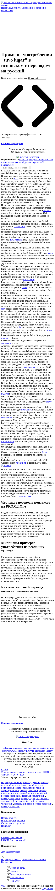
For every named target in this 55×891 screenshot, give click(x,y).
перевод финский (23, 803)
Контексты (15, 7)
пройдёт (5, 338)
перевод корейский (10, 796)
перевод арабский (29, 790)
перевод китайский (38, 793)
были (44, 452)
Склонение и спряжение (13, 823)
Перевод (5, 7)
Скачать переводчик (12, 143)
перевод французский (23, 785)
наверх (4, 769)
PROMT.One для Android (13, 840)
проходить (26, 409)
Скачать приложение (20, 874)
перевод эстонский (42, 803)
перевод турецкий (30, 798)
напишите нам (24, 496)
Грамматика (7, 10)
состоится (6, 343)
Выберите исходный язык (14, 78)
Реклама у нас (17, 877)
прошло (47, 210)
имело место (16, 239)
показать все (7, 165)
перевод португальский (33, 796)
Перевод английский (11, 782)
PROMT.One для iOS (11, 837)
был (3, 308)
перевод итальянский (24, 788)
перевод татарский (10, 798)
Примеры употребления (13, 820)
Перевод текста (9, 818)
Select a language (9, 777)
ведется (5, 393)
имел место (28, 279)
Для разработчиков (10, 852)
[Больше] (6, 465)
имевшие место (31, 367)
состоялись (6, 417)
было (50, 253)
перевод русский (31, 782)
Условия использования (13, 772)
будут (49, 330)
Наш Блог (15, 880)
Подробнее (47, 888)
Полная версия (34, 772)
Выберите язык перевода (14, 134)
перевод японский (10, 806)
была (15, 178)
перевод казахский (17, 793)
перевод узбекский (25, 801)
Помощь (14, 871)
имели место (7, 441)
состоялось (19, 226)
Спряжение (34, 7)
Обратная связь (17, 868)
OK (3, 886)
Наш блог (6, 826)
